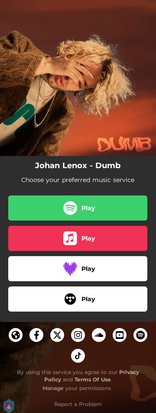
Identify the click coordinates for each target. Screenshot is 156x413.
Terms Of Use (93, 379)
